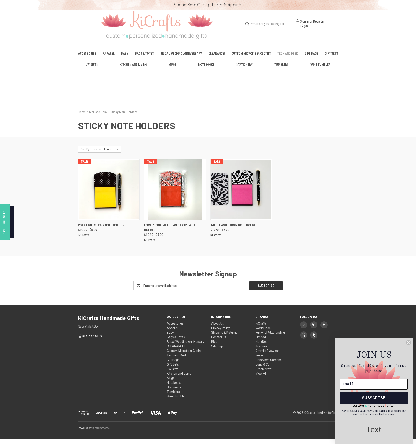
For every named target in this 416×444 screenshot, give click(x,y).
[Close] (408, 342)
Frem (259, 355)
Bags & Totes (144, 53)
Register (319, 21)
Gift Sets (331, 53)
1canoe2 (262, 346)
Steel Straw (264, 369)
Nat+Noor (262, 341)
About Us (217, 323)
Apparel (109, 53)
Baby (124, 53)
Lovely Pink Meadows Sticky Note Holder (170, 227)
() (305, 26)
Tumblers (281, 64)
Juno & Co (263, 364)
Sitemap (217, 346)
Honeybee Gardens (269, 360)
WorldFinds (263, 328)
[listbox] (106, 149)
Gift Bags (311, 53)
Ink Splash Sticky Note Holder (234, 225)
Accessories (87, 53)
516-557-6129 (92, 336)
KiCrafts (261, 323)
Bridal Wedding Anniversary (181, 53)
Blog (214, 341)
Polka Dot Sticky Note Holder (101, 225)
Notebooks (206, 64)
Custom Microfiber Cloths (251, 53)
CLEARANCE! (216, 53)
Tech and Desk (287, 53)
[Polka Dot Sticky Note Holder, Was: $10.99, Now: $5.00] (109, 190)
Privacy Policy (220, 328)
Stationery (244, 64)
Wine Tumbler (320, 64)
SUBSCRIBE (373, 397)
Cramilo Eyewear (267, 351)
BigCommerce (101, 427)
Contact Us (218, 337)
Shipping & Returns (224, 332)
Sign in (304, 21)
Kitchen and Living (133, 64)
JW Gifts (92, 64)
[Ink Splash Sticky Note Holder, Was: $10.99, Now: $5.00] (241, 190)
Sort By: (85, 149)
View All (261, 373)
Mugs (172, 64)
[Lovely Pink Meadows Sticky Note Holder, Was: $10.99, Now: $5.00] (175, 190)
